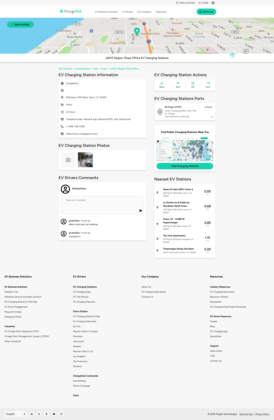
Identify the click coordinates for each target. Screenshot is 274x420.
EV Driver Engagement (16, 306)
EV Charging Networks (84, 321)
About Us (146, 286)
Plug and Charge (13, 311)
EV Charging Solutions (85, 286)
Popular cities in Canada (85, 331)
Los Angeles (79, 356)
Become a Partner (219, 296)
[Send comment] (140, 210)
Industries (10, 326)
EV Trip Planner (80, 296)
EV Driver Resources (220, 316)
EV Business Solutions (16, 286)
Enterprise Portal (13, 316)
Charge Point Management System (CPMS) (27, 336)
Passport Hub (11, 291)
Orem (104, 68)
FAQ (212, 356)
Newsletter (215, 301)
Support (214, 346)
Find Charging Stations (184, 166)
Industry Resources (220, 286)
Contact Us (147, 296)
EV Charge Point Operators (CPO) (22, 331)
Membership (79, 380)
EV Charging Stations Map (86, 316)
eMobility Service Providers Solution (23, 296)
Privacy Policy (262, 414)
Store (205, 3)
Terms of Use (246, 414)
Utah (95, 68)
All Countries (65, 68)
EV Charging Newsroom (154, 291)
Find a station (187, 3)
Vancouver (78, 341)
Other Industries (13, 341)
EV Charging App (81, 291)
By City (76, 326)
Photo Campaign (81, 385)
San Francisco (80, 361)
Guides (213, 321)
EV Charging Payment (84, 301)
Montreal (77, 336)
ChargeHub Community (85, 375)
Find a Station (80, 311)
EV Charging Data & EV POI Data (21, 301)
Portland (77, 366)
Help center (216, 351)
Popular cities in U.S (83, 351)
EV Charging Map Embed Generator (228, 306)
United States (82, 68)
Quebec (77, 346)
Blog (212, 326)
